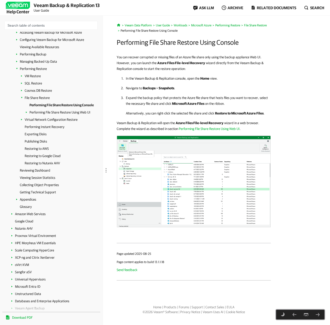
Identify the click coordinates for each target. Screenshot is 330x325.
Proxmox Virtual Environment (35, 236)
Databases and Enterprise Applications (42, 301)
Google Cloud (24, 221)
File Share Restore (37, 98)
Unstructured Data (28, 294)
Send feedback (127, 270)
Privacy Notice (190, 312)
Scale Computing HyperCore (34, 250)
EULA (230, 307)
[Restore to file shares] (194, 181)
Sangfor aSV (23, 272)
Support (197, 307)
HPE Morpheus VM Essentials (35, 243)
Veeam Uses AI (213, 312)
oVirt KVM (22, 265)
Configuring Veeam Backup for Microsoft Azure (52, 40)
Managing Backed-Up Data (38, 61)
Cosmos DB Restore (38, 90)
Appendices (28, 199)
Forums (184, 307)
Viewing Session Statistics (37, 178)
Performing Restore (33, 69)
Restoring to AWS (37, 149)
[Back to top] (306, 314)
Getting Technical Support (38, 192)
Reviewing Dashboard (35, 170)
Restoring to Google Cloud (43, 156)
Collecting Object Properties (39, 185)
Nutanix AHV (24, 228)
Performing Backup (33, 54)
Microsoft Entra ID (27, 286)
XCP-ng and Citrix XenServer (35, 257)
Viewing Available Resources (39, 47)
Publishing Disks (36, 141)
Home (157, 307)
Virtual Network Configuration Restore (51, 119)
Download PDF (22, 317)
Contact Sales (214, 307)
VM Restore (33, 76)
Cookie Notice (235, 312)
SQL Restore (33, 83)
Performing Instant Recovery (45, 127)
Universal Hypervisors (30, 279)
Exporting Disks (36, 134)
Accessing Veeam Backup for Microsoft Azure (51, 32)
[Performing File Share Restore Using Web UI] (318, 314)
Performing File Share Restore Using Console (61, 105)
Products (170, 307)
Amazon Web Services (30, 214)
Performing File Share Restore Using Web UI (59, 112)
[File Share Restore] (294, 314)
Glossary (26, 207)
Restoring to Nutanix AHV (42, 163)
